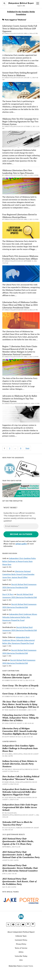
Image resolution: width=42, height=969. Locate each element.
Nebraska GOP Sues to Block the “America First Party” (17, 823)
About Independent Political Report (21, 932)
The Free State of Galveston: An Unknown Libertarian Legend (17, 676)
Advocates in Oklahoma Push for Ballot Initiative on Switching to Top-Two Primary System (19, 398)
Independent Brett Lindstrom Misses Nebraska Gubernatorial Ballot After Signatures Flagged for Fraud (19, 617)
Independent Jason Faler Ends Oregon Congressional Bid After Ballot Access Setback (19, 807)
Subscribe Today (21, 956)
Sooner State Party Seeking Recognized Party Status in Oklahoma (19, 74)
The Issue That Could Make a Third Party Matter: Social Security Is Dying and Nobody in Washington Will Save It (20, 704)
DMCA (21, 952)
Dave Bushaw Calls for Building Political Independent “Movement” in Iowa (20, 777)
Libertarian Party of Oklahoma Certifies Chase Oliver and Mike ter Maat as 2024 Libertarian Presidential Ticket (20, 305)
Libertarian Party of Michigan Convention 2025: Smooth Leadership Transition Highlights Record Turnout (19, 731)
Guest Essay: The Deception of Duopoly (20, 685)
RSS (21, 960)
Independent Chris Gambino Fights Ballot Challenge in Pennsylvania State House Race (19, 561)
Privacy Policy (21, 944)
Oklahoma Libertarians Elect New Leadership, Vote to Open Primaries (18, 171)
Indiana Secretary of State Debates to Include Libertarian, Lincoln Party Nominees (19, 764)
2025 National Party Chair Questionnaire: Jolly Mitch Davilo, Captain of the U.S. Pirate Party (18, 841)
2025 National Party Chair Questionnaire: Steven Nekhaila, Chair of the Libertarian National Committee (20, 868)
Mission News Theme (15, 966)
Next (27, 448)
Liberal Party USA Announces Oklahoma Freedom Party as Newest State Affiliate (20, 257)
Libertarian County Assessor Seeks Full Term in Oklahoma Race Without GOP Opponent (19, 28)
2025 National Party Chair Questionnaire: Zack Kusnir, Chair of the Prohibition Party (19, 881)
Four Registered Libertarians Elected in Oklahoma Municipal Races (19, 215)
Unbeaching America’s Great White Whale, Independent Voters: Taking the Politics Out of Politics (20, 718)
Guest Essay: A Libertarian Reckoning (19, 693)
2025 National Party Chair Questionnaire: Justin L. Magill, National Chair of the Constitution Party (21, 855)
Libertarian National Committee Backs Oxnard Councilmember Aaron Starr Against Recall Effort (18, 574)
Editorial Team (21, 936)
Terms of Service (21, 948)
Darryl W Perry (8, 594)
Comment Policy (21, 940)
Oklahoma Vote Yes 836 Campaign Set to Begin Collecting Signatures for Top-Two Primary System (20, 121)
